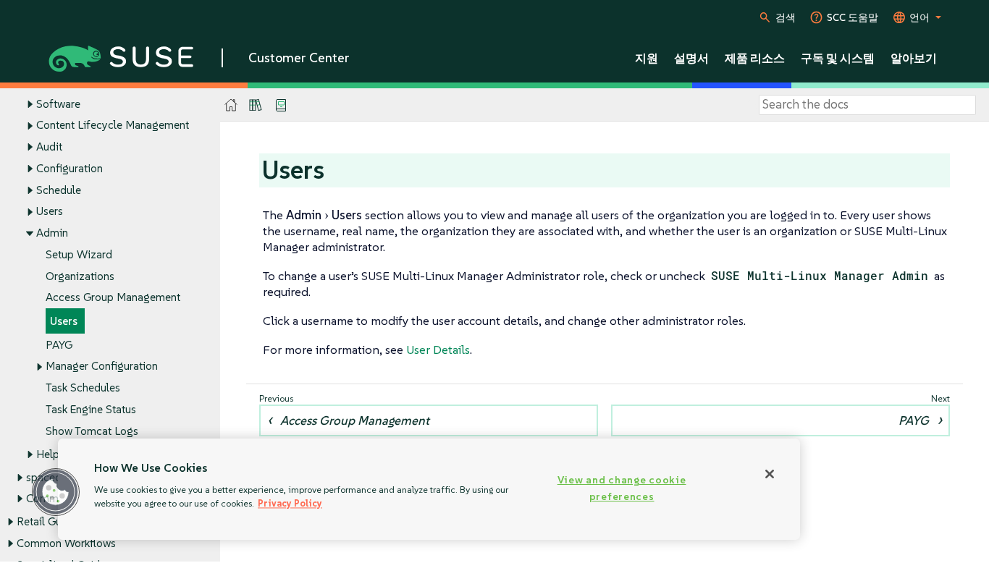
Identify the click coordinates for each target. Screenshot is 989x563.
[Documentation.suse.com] (231, 105)
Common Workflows (66, 543)
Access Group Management (113, 297)
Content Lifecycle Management (112, 125)
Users (49, 211)
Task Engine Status (91, 409)
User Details (438, 349)
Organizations (80, 276)
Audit (49, 146)
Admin (52, 233)
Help (47, 454)
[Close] (770, 474)
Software (58, 104)
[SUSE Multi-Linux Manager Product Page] (255, 105)
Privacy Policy (290, 503)
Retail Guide (47, 521)
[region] (429, 489)
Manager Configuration (102, 366)
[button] (56, 492)
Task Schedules (83, 387)
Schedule (58, 190)
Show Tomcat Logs (92, 431)
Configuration (69, 168)
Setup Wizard (79, 254)
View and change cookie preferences (621, 488)
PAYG (59, 345)
